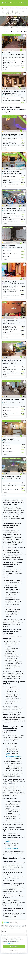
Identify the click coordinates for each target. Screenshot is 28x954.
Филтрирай (16, 31)
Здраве (12, 8)
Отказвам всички (14, 950)
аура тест (5, 27)
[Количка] (21, 3)
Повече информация (8, 943)
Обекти (7, 8)
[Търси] (19, 3)
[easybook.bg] (2, 3)
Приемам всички (14, 946)
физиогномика (14, 27)
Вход (24, 2)
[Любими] (24, 35)
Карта (25, 31)
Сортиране (6, 31)
